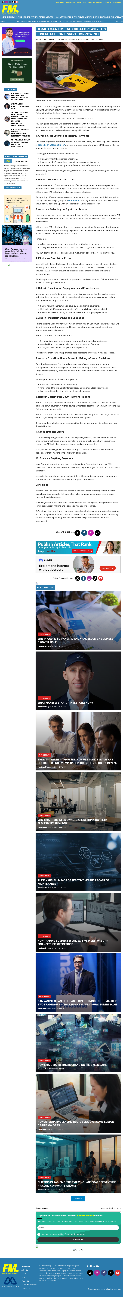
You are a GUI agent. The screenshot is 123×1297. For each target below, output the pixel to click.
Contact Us (117, 3)
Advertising (70, 3)
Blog (84, 3)
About (79, 3)
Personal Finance (14, 17)
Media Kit (91, 3)
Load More (78, 1199)
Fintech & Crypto (46, 17)
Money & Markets (30, 17)
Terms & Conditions (103, 3)
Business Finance (102, 17)
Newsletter (60, 3)
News (4, 17)
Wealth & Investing (86, 17)
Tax (75, 17)
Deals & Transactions (64, 17)
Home (38, 39)
